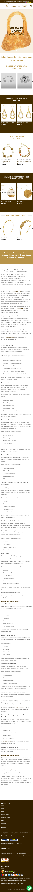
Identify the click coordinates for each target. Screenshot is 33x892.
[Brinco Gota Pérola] (24, 112)
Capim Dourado (5, 817)
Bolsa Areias (21, 201)
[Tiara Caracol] (24, 228)
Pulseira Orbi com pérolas (6, 162)
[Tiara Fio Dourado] (8, 228)
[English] (26, 2)
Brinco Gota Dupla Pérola (8, 122)
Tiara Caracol (21, 238)
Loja (2, 811)
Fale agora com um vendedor (10, 755)
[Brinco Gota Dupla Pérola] (8, 112)
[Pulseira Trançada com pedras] (24, 151)
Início (2, 808)
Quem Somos (5, 814)
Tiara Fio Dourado (6, 238)
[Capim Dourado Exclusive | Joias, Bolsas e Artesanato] (17, 5)
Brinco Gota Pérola (22, 122)
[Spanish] (30, 2)
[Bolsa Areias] (24, 191)
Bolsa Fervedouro (6, 201)
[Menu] (2, 6)
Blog (2, 820)
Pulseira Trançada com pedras (24, 162)
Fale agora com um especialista (10, 601)
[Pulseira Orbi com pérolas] (8, 151)
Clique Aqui (19, 843)
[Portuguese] (28, 2)
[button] (29, 888)
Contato (3, 823)
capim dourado (16, 291)
